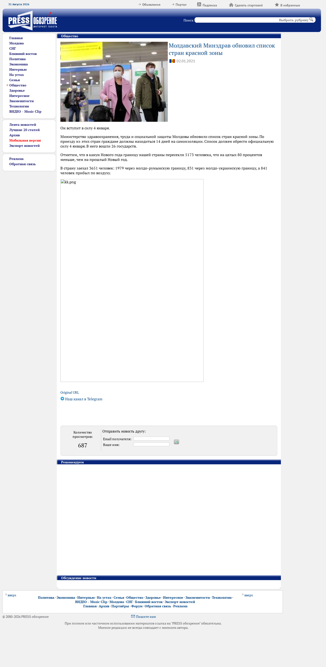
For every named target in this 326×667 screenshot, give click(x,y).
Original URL (69, 392)
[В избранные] (306, 4)
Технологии (19, 106)
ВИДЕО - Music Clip (25, 111)
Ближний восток (23, 54)
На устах (16, 75)
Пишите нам (146, 616)
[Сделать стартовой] (268, 4)
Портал (181, 4)
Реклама (16, 159)
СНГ (12, 48)
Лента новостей (22, 124)
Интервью (18, 69)
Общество (17, 85)
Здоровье (17, 90)
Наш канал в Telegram (83, 399)
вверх (12, 595)
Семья (14, 80)
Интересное (19, 96)
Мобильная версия (25, 140)
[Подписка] (223, 4)
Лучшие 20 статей (24, 130)
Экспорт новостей (24, 145)
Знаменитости (21, 101)
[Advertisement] (29, 242)
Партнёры (120, 606)
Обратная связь (22, 164)
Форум (136, 606)
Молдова (16, 43)
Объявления (151, 4)
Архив (14, 135)
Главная (16, 38)
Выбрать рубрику (293, 20)
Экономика (18, 64)
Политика (17, 59)
